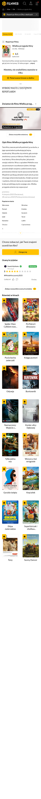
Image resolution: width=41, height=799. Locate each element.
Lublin (23, 221)
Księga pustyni (30, 357)
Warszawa (5, 205)
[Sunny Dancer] (31, 545)
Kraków (24, 209)
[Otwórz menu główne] (37, 3)
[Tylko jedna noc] (10, 444)
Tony (10, 560)
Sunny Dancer (30, 560)
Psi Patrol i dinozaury (31, 325)
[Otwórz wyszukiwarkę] (25, 3)
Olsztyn (4, 224)
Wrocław (24, 205)
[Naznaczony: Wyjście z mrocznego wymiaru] (10, 411)
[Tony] (10, 545)
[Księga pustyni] (31, 343)
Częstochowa (25, 224)
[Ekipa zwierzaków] (10, 512)
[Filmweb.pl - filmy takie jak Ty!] (10, 3)
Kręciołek (30, 492)
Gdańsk (4, 213)
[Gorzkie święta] (10, 478)
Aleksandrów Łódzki (28, 232)
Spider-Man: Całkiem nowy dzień (10, 325)
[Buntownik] (31, 377)
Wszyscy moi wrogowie (31, 460)
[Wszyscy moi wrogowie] (31, 444)
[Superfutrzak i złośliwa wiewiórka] (31, 512)
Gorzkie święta (10, 492)
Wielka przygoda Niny (22, 46)
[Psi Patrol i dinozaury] (31, 309)
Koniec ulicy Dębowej (30, 426)
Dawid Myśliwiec (13, 266)
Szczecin (24, 213)
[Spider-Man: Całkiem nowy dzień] (10, 309)
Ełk (14, 9)
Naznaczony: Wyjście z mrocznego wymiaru (10, 426)
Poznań (4, 209)
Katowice (5, 221)
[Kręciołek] (31, 478)
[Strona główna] (3, 9)
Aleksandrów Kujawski (9, 232)
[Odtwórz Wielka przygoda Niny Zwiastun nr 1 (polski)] (6, 51)
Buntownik (31, 391)
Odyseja (10, 391)
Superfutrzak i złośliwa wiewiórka (30, 527)
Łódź (3, 217)
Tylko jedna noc (10, 460)
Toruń (23, 217)
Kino (8, 9)
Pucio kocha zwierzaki (10, 359)
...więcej (32, 63)
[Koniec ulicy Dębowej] (31, 411)
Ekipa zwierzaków (10, 527)
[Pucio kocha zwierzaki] (10, 343)
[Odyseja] (10, 377)
